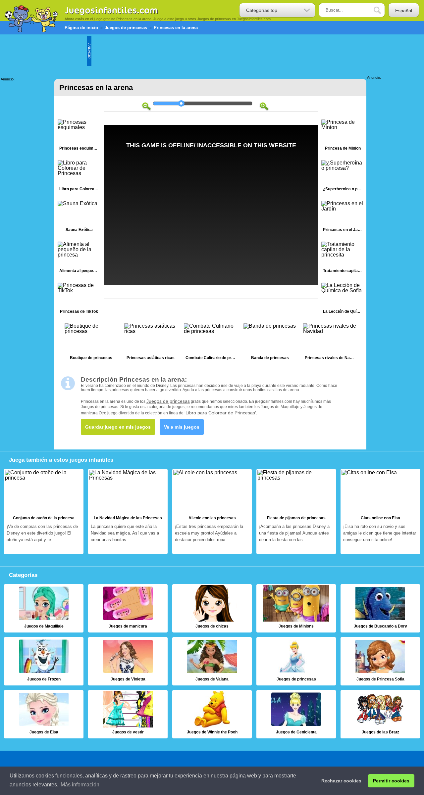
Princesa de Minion (342, 136)
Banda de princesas (269, 343)
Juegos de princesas (168, 401)
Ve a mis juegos (181, 427)
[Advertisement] (212, 51)
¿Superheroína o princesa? (342, 177)
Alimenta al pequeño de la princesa (79, 259)
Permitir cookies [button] (391, 780)
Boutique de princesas (91, 343)
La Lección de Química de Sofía (342, 300)
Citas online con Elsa (380, 511)
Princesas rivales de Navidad (329, 343)
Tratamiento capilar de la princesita (342, 259)
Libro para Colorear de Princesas (79, 177)
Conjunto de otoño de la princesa (43, 511)
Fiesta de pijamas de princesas (296, 511)
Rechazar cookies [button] (341, 780)
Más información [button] (80, 784)
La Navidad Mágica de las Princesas (128, 511)
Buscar (382, 10)
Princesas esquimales (79, 136)
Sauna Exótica (79, 218)
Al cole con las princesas (212, 511)
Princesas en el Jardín (342, 218)
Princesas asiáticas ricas (150, 343)
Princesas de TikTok (79, 300)
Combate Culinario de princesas (210, 343)
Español (403, 10)
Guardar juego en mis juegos (118, 427)
